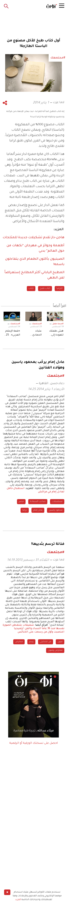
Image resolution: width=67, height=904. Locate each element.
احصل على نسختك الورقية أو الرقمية (33, 743)
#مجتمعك (37, 324)
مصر (21, 501)
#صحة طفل (57, 324)
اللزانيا (59, 288)
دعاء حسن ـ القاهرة (51, 383)
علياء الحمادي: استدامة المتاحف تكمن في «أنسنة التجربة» (36, 333)
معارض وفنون (55, 650)
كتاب (31, 288)
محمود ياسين (56, 510)
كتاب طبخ (45, 288)
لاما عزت (58, 102)
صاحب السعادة (38, 501)
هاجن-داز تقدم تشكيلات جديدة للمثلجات (33, 237)
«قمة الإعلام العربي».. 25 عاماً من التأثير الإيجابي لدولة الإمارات (12, 333)
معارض (19, 642)
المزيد (18, 899)
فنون (60, 642)
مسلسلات (57, 501)
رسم (31, 642)
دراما (24, 510)
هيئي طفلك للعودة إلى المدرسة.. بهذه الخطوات (56, 333)
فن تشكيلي (45, 642)
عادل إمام (38, 510)
